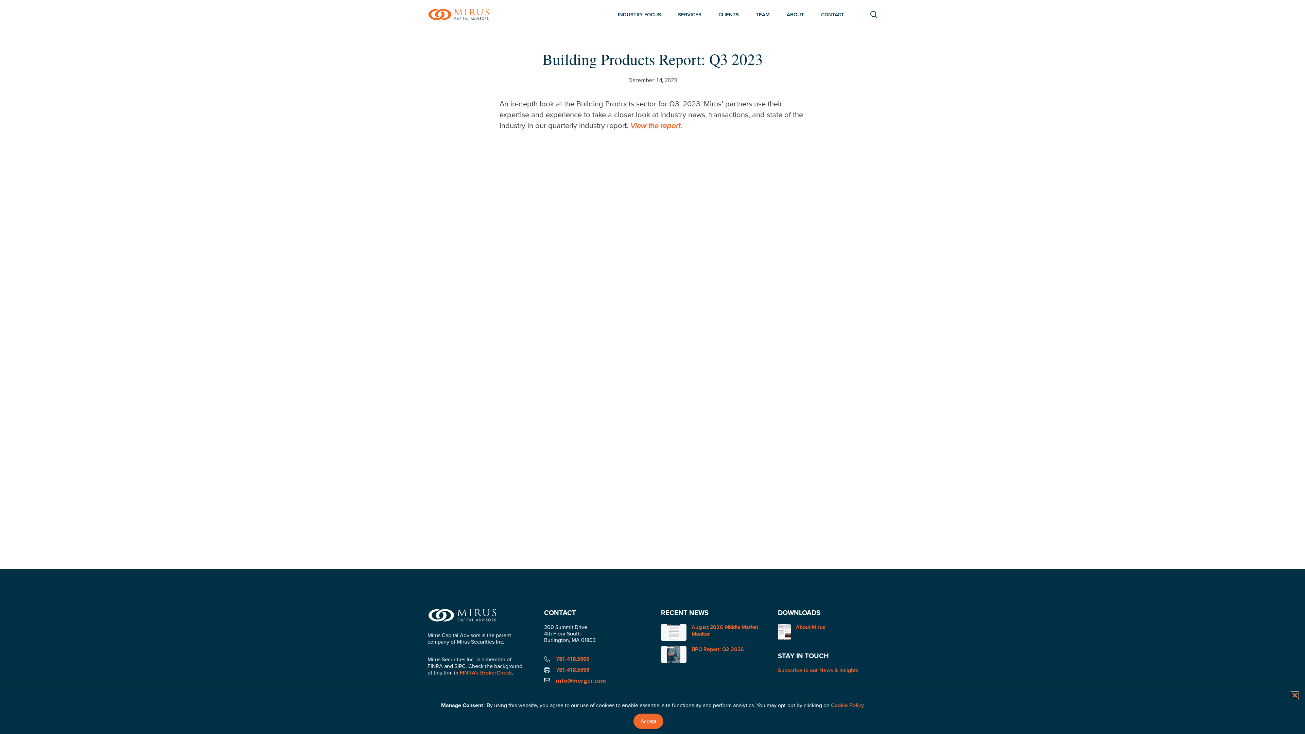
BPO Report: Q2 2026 (718, 649)
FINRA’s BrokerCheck (486, 673)
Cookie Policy (847, 705)
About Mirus (810, 627)
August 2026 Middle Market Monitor (725, 630)
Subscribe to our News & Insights (818, 670)
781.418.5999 (572, 670)
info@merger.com (581, 680)
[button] (1294, 695)
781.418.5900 (572, 659)
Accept (648, 721)
